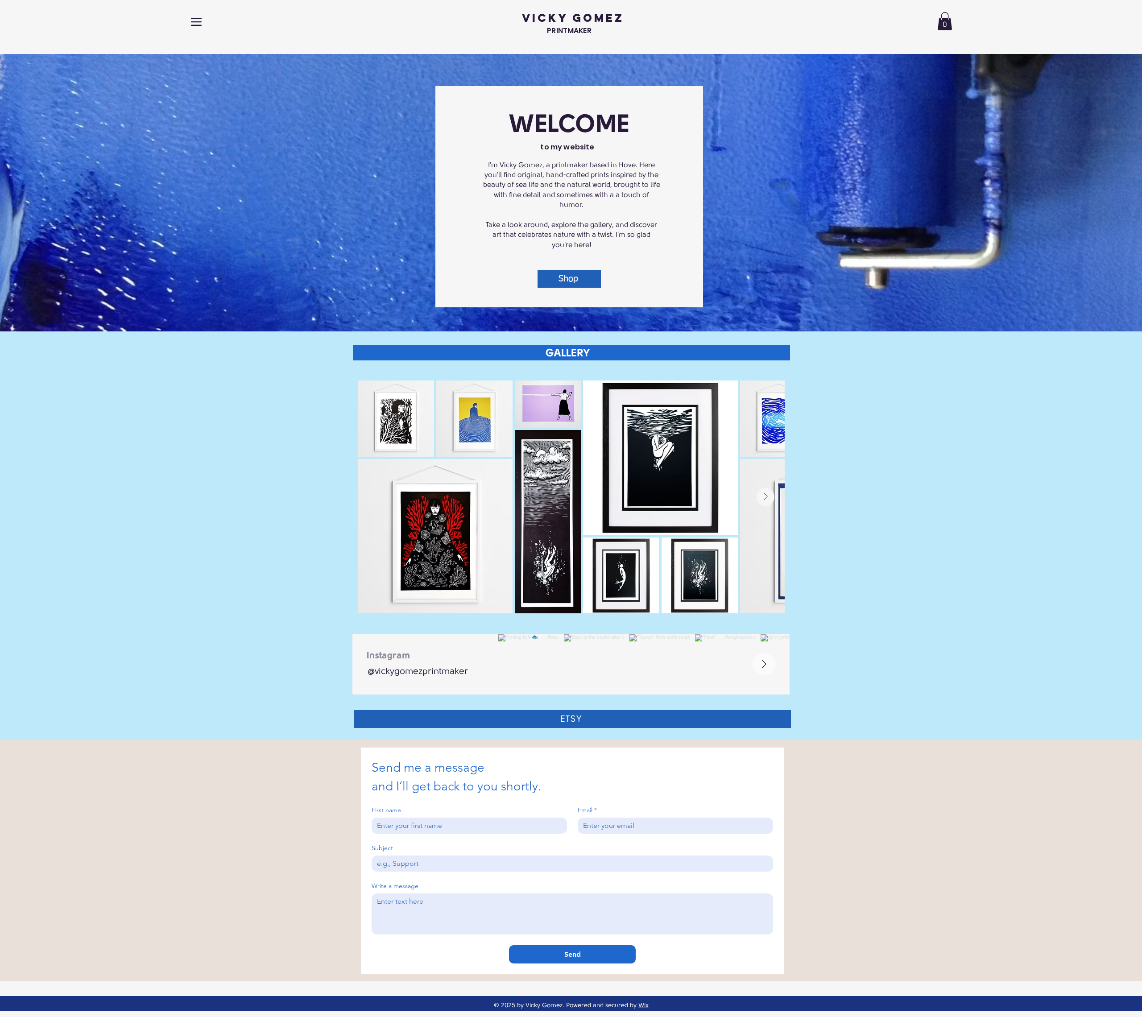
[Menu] (196, 21)
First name (386, 810)
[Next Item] (765, 497)
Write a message (395, 886)
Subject (382, 848)
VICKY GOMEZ (573, 18)
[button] (944, 21)
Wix (643, 1005)
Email (587, 810)
